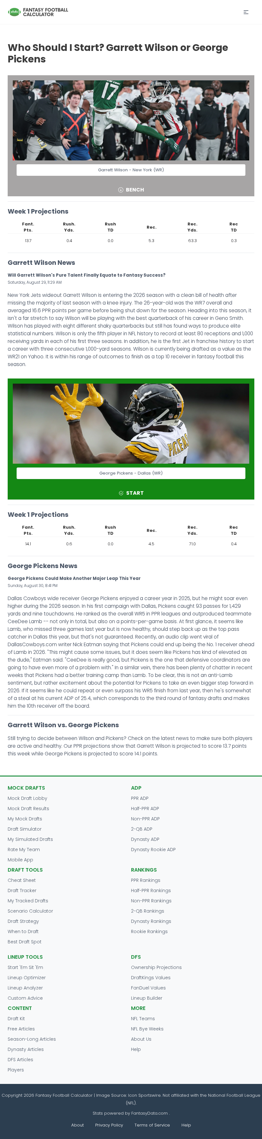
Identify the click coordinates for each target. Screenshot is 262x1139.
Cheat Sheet (22, 880)
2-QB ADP (141, 829)
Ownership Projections (156, 967)
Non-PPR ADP (145, 819)
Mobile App (20, 860)
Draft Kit (16, 1018)
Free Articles (21, 1029)
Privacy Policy (109, 1125)
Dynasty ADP (145, 839)
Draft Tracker (22, 890)
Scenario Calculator (30, 911)
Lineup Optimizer (27, 977)
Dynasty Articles (26, 1049)
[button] (246, 12)
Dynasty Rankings (151, 921)
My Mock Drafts (25, 819)
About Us (141, 1039)
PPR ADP (140, 798)
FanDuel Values (148, 988)
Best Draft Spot (25, 942)
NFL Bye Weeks (147, 1029)
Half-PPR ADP (145, 808)
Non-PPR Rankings (151, 901)
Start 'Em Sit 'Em (25, 967)
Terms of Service (152, 1125)
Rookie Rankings (149, 931)
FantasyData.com (150, 1113)
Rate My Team (24, 849)
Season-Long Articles (32, 1039)
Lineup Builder (146, 998)
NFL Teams (143, 1018)
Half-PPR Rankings (151, 890)
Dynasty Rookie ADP (153, 849)
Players (16, 1070)
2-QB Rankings (147, 911)
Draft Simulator (25, 829)
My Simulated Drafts (30, 839)
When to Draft (23, 931)
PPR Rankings (145, 880)
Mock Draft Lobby (27, 798)
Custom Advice (25, 998)
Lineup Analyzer (25, 988)
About (77, 1125)
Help (136, 1049)
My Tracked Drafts (28, 901)
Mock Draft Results (28, 808)
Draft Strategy (23, 921)
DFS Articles (20, 1059)
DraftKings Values (151, 977)
